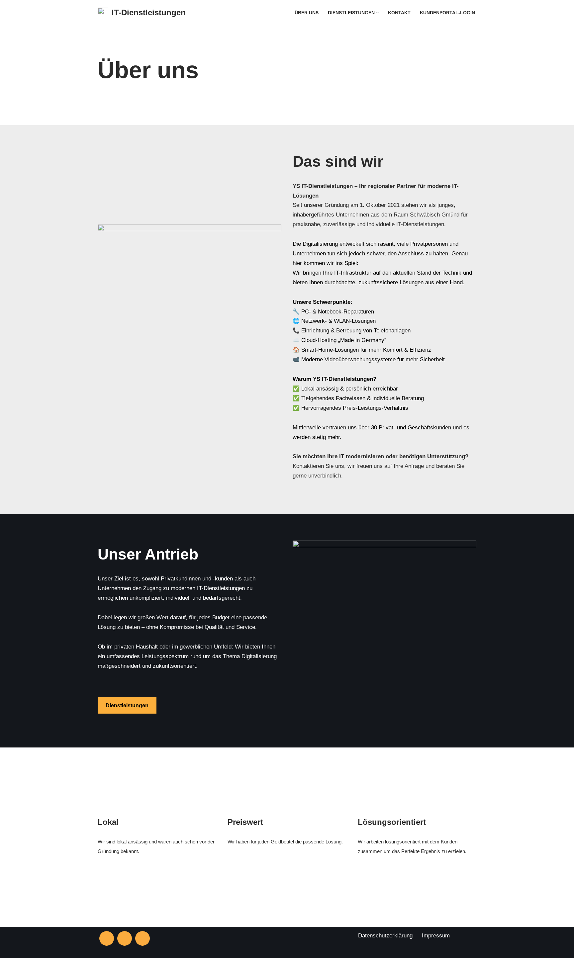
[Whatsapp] (142, 938)
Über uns (307, 12)
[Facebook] (125, 938)
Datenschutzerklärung (385, 935)
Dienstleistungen (127, 705)
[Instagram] (107, 938)
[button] (377, 13)
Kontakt (399, 12)
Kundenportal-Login (447, 12)
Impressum (436, 935)
